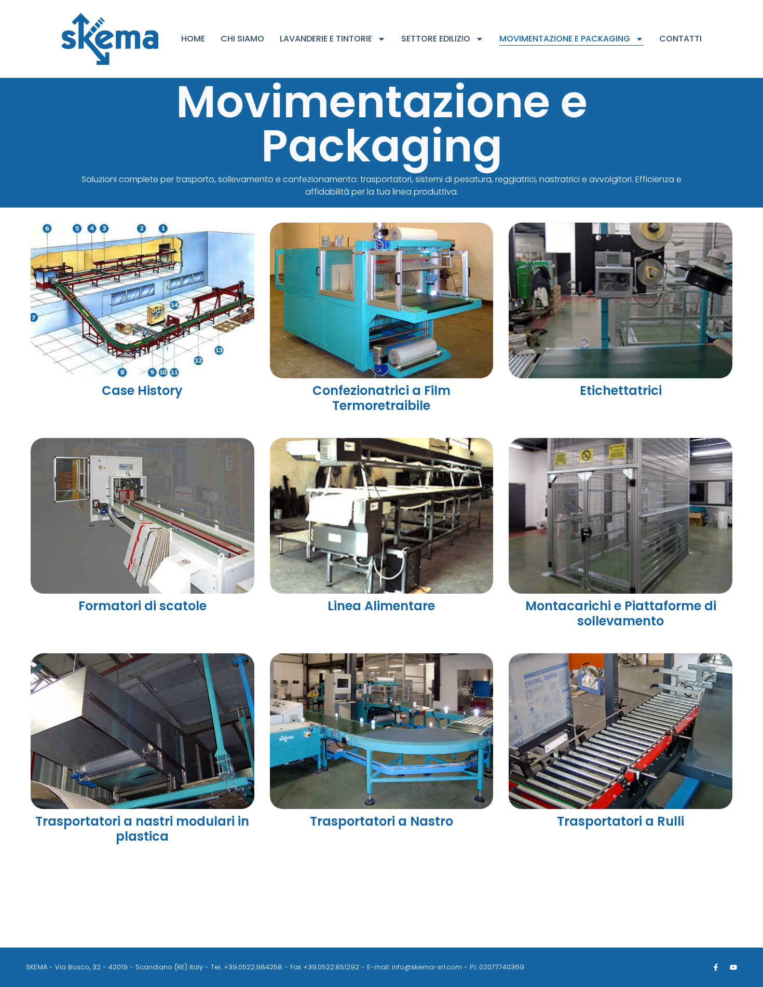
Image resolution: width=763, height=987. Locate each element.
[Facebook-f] (715, 967)
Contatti (680, 39)
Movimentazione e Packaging (564, 39)
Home (193, 39)
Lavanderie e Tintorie (326, 39)
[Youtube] (733, 967)
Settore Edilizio (435, 39)
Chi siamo (242, 39)
